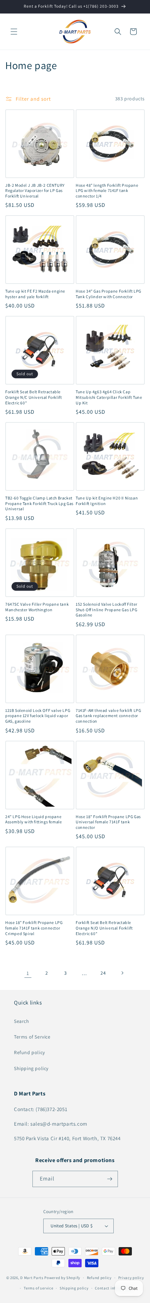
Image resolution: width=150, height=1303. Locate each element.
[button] (14, 31)
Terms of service (38, 1288)
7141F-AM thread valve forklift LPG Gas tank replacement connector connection (108, 716)
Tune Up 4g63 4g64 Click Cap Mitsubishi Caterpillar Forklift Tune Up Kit (109, 397)
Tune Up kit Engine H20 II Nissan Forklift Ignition (107, 500)
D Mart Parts (31, 1277)
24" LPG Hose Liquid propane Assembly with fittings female (33, 819)
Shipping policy (31, 1068)
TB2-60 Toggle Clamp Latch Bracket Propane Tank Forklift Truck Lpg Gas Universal (39, 503)
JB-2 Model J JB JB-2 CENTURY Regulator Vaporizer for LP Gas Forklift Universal (35, 191)
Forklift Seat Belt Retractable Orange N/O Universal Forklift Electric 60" (104, 928)
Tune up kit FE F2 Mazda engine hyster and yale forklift (35, 293)
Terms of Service (32, 1037)
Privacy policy (131, 1277)
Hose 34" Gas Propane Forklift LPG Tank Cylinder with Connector (108, 293)
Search (21, 1021)
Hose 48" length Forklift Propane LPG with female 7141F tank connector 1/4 (107, 191)
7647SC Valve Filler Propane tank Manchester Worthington (37, 607)
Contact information (114, 1288)
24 (103, 973)
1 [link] (28, 973)
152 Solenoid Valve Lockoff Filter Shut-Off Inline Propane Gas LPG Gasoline (106, 609)
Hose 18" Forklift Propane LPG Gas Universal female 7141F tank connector (108, 822)
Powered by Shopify (62, 1277)
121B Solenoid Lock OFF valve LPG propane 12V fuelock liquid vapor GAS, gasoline (37, 716)
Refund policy (29, 1052)
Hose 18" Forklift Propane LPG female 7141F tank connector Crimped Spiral (33, 928)
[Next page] (122, 973)
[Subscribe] (110, 1179)
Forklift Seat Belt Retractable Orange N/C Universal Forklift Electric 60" (33, 397)
